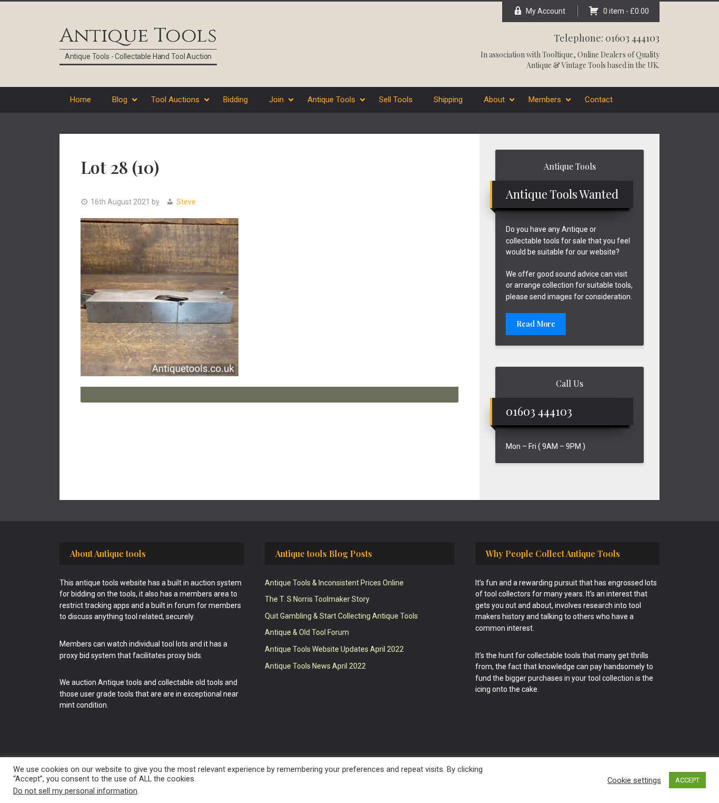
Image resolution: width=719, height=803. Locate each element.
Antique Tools (138, 35)
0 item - (626, 11)
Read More (535, 324)
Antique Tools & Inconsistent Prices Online (334, 583)
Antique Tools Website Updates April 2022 (334, 649)
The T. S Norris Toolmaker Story (317, 599)
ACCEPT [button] (687, 780)
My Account (545, 11)
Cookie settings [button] (634, 780)
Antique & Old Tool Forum (307, 632)
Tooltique (557, 55)
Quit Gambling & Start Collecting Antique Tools (341, 616)
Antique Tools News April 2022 (315, 666)
